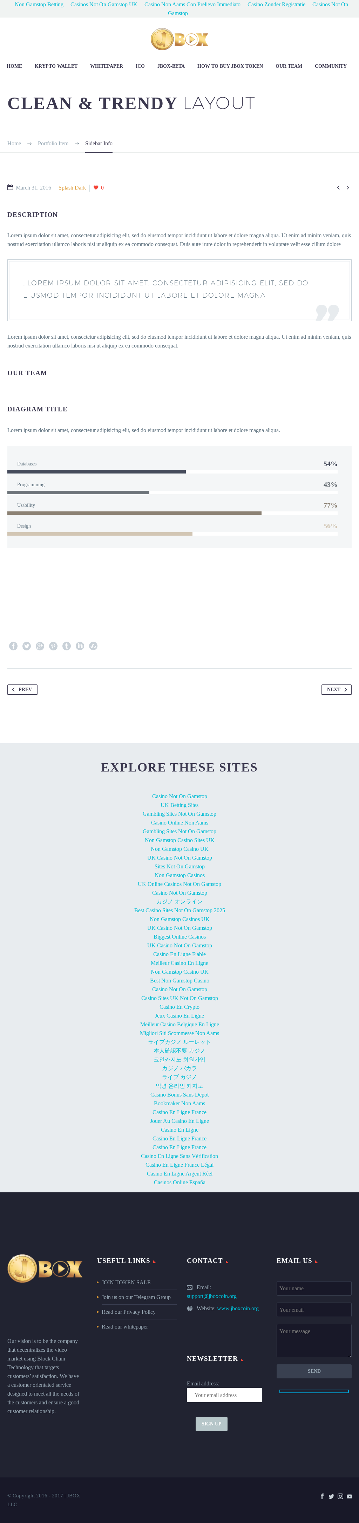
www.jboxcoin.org (238, 1308)
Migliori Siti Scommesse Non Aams (179, 1033)
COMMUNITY (331, 66)
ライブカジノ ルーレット (179, 1042)
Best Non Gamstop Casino (179, 981)
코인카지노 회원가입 (179, 1059)
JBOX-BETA (171, 66)
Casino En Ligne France (179, 1112)
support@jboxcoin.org (212, 1296)
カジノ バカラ (179, 1068)
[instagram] (340, 1496)
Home (14, 66)
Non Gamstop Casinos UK (180, 919)
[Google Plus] (40, 646)
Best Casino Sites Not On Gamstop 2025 (179, 910)
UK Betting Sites (179, 805)
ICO (140, 66)
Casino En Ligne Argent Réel (179, 1174)
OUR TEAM (289, 66)
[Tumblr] (66, 646)
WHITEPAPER (106, 66)
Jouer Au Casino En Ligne (179, 1121)
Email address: (203, 1383)
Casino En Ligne (179, 1130)
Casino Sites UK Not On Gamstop (179, 998)
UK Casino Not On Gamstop (179, 858)
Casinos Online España (179, 1182)
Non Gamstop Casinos (180, 875)
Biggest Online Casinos (180, 937)
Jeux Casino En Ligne (179, 1016)
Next (333, 689)
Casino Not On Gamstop (179, 796)
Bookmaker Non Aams (179, 1103)
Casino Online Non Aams (179, 823)
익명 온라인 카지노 (179, 1086)
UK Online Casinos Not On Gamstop (179, 884)
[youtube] (349, 1496)
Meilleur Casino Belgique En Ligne (179, 1024)
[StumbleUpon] (93, 646)
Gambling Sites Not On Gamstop (179, 814)
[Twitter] (26, 646)
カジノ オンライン (179, 902)
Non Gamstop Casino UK (180, 849)
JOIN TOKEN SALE (126, 1282)
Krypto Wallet (56, 66)
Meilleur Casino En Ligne (179, 963)
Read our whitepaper (125, 1327)
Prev (25, 689)
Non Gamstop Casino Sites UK (180, 840)
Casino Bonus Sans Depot (179, 1095)
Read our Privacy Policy (129, 1312)
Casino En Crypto (179, 1007)
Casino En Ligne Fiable (179, 954)
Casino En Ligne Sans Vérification (179, 1156)
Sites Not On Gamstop (180, 866)
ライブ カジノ (179, 1077)
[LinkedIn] (80, 646)
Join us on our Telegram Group (136, 1297)
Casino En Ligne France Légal (179, 1165)
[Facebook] (13, 646)
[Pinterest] (53, 646)
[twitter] (331, 1496)
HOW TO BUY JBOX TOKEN (230, 66)
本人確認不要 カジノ (179, 1051)
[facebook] (322, 1496)
